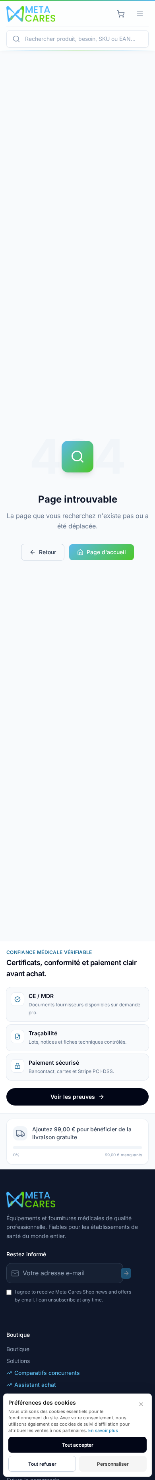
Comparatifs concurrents (47, 1372)
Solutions (18, 1360)
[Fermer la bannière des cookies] (141, 1404)
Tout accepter (77, 1445)
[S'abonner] (126, 1273)
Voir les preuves (72, 1096)
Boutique (17, 1349)
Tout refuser (42, 1464)
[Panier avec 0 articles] (121, 14)
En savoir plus (103, 1430)
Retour (47, 552)
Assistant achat (35, 1384)
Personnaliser (113, 1464)
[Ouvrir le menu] (140, 14)
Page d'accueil (106, 552)
